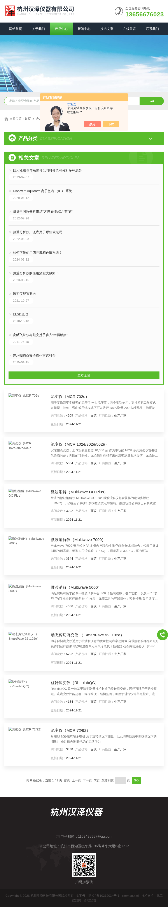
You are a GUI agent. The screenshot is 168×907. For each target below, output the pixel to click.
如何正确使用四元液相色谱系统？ (37, 252)
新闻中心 (84, 29)
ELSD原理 (20, 314)
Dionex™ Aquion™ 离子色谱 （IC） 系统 (42, 191)
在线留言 (129, 29)
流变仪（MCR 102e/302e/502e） (80, 444)
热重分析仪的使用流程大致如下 (36, 273)
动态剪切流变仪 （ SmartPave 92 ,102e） (87, 635)
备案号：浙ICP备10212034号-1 (97, 895)
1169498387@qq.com (95, 836)
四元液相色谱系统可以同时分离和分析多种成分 (47, 170)
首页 (28, 119)
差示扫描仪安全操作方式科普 (34, 355)
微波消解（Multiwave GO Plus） (79, 492)
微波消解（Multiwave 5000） (76, 587)
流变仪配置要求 (24, 294)
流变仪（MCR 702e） (70, 396)
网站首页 (15, 29)
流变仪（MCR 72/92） (70, 730)
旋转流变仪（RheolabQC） (75, 683)
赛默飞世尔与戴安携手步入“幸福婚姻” (40, 335)
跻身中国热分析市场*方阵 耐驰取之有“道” (43, 211)
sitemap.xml (130, 895)
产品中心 (61, 29)
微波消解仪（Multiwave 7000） (78, 540)
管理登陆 (90, 900)
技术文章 (106, 29)
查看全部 (84, 375)
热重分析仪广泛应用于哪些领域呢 (37, 232)
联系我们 (152, 29)
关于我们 (38, 29)
